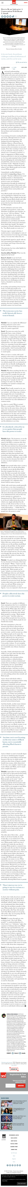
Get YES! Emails (14, 1153)
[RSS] (20, 1165)
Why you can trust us (22, 62)
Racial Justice (14, 1138)
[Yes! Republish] (13, 17)
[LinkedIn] (17, 1165)
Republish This (14, 1069)
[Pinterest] (15, 1165)
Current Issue (14, 1149)
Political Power (13, 1143)
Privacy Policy (4, 1180)
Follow (14, 1161)
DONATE (25, 2)
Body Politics (14, 1140)
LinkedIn (23, 1053)
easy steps (13, 1065)
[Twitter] (5, 16)
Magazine (14, 1159)
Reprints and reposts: (7, 1062)
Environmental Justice (14, 1135)
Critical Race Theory (15, 174)
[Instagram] (12, 1165)
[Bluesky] (10, 16)
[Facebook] (2, 16)
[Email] (7, 16)
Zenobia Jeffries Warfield (5, 68)
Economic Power (14, 1146)
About (14, 1156)
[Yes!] (14, 2)
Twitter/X (16, 1053)
